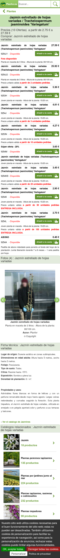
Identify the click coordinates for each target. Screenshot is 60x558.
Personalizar (18, 553)
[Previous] (3, 300)
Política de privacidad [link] (40, 553)
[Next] (56, 300)
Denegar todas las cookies (43, 549)
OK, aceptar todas (13, 549)
